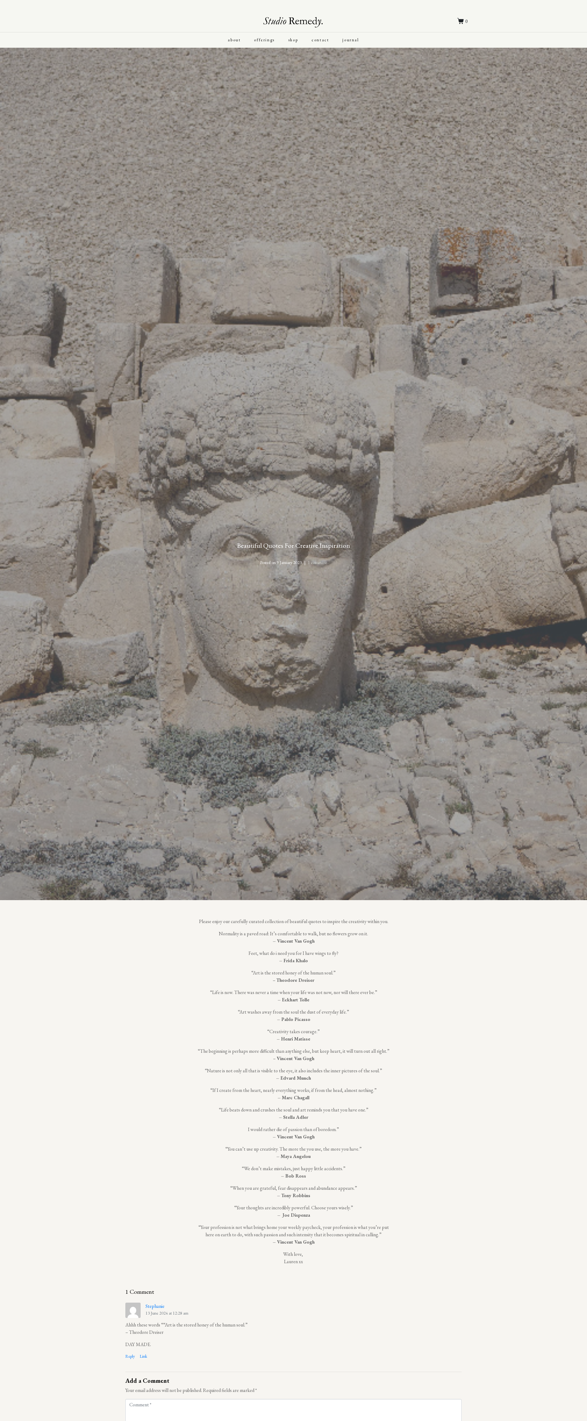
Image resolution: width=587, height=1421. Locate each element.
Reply (130, 1356)
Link (143, 1356)
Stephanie (155, 1306)
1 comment (317, 562)
